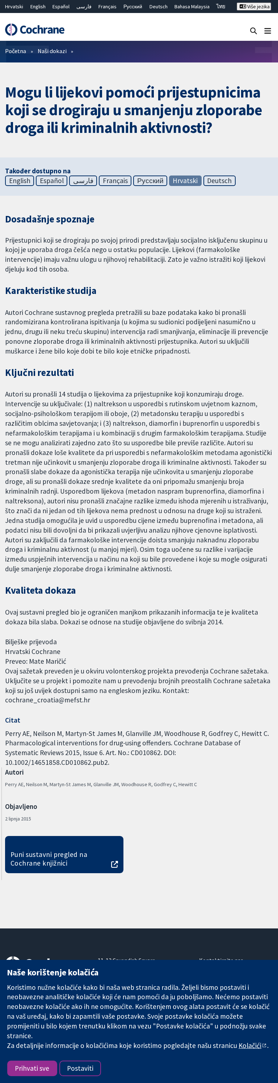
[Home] (34, 29)
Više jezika (258, 6)
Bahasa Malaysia (192, 6)
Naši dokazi (52, 51)
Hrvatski (14, 6)
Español (61, 6)
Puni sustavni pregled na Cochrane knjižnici (49, 859)
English (38, 6)
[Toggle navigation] (267, 30)
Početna (15, 51)
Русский (132, 6)
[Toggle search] (253, 30)
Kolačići (250, 1045)
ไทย (220, 6)
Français (107, 6)
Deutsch (158, 6)
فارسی (84, 6)
